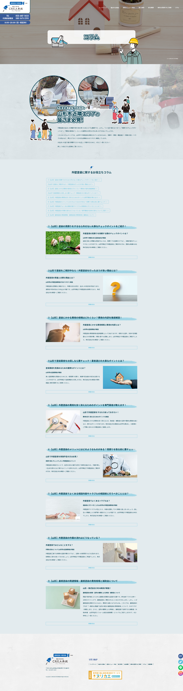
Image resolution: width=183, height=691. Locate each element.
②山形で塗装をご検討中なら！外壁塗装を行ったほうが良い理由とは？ (83, 270)
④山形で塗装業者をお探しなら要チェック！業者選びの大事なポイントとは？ (73, 193)
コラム (177, 7)
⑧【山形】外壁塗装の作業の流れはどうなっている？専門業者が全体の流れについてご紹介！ (78, 211)
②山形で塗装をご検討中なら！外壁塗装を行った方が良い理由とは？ (70, 184)
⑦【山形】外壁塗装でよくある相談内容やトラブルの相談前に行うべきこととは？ (75, 206)
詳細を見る (91, 257)
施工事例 (141, 7)
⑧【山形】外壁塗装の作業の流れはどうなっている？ (74, 537)
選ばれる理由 (115, 7)
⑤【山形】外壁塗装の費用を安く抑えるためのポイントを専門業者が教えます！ (74, 197)
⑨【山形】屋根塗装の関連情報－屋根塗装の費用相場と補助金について (71, 215)
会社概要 (150, 7)
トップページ (102, 7)
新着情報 (150, 664)
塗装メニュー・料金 (129, 7)
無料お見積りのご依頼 (164, 7)
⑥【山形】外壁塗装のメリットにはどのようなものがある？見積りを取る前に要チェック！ (77, 202)
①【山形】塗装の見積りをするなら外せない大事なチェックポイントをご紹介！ (74, 180)
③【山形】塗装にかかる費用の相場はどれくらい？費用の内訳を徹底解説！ (72, 189)
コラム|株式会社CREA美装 (172, 58)
